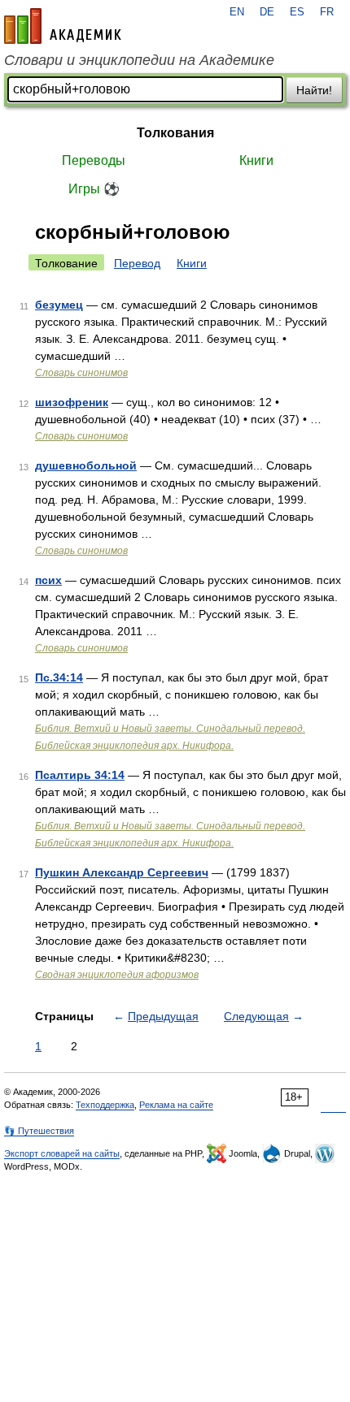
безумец (59, 304)
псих (48, 579)
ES (297, 12)
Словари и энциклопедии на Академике (139, 60)
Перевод (137, 263)
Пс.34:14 (59, 677)
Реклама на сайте (176, 1105)
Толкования (175, 133)
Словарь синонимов (81, 373)
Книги (256, 160)
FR (327, 12)
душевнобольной (86, 465)
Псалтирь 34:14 (80, 774)
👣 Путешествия (39, 1131)
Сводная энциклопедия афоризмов (117, 974)
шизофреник (71, 402)
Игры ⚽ (94, 189)
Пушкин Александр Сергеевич (121, 872)
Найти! (314, 90)
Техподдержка (105, 1105)
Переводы (93, 160)
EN (237, 12)
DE (267, 12)
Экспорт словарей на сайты (62, 1153)
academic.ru (62, 26)
